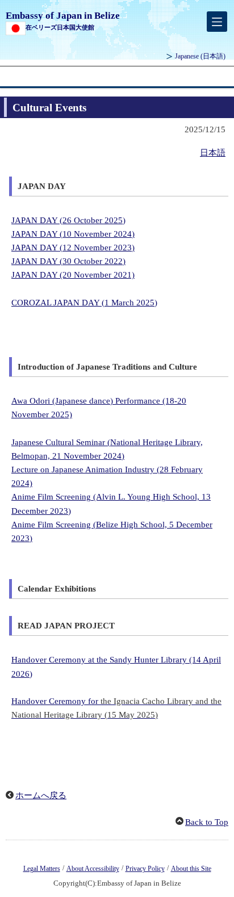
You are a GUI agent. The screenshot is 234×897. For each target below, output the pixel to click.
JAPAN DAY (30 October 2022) (68, 261)
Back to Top (206, 822)
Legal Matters (41, 869)
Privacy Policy (145, 869)
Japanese (200, 56)
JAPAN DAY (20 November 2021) (73, 274)
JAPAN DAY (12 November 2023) (73, 247)
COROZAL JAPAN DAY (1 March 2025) (84, 302)
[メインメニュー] (217, 21)
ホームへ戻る (40, 795)
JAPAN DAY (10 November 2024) (73, 233)
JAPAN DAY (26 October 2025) (68, 220)
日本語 (212, 152)
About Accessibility (92, 869)
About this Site (191, 869)
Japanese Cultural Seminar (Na (65, 442)
